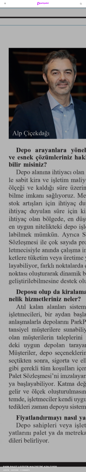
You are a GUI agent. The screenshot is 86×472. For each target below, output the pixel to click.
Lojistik (6, 470)
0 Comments (25, 470)
